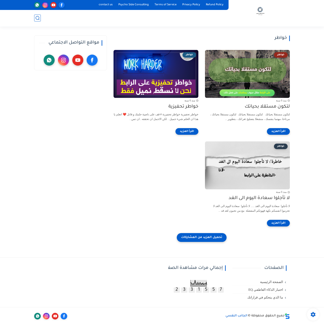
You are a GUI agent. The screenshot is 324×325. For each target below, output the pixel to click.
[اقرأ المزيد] (278, 131)
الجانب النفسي (236, 316)
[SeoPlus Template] (287, 316)
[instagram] (45, 5)
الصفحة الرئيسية (271, 282)
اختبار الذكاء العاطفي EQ (265, 289)
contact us (106, 4)
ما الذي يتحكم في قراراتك (265, 297)
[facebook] (62, 5)
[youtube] (53, 5)
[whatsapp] (37, 5)
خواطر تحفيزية (183, 106)
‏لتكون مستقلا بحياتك (267, 106)
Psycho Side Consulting (133, 4)
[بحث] (37, 18)
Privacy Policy (191, 4)
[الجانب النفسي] (260, 13)
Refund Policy (214, 4)
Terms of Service (166, 4)
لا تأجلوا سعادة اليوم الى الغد (259, 198)
